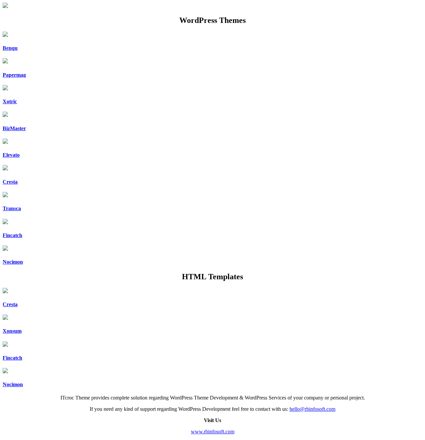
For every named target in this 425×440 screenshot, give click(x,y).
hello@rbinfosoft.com (312, 409)
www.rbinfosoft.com (212, 431)
